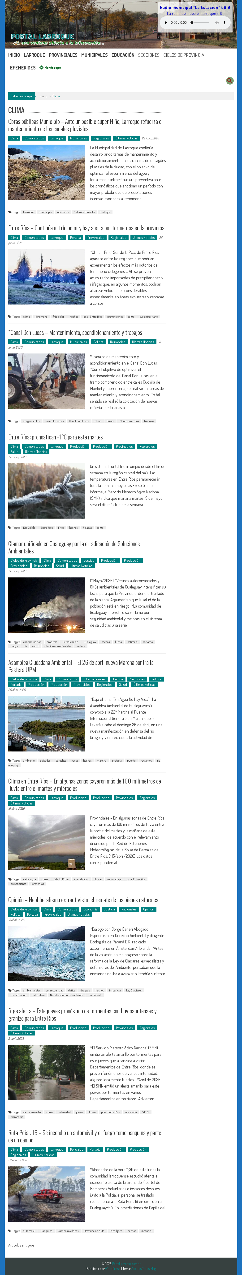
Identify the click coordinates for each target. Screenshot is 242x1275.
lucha (118, 642)
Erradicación (70, 642)
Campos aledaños (68, 1231)
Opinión (148, 909)
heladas (87, 527)
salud (131, 316)
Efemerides (23, 68)
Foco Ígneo (116, 1231)
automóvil (29, 1231)
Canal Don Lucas (79, 421)
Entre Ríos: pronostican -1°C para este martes (55, 436)
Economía (90, 909)
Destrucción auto (94, 1231)
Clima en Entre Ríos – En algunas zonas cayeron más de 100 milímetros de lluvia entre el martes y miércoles (84, 784)
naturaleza (38, 995)
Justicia (89, 560)
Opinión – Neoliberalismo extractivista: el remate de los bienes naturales (83, 899)
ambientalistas (31, 990)
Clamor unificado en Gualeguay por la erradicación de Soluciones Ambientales (74, 547)
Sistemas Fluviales (84, 212)
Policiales (76, 1149)
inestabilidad (81, 879)
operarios (63, 212)
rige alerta (131, 1112)
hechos (74, 316)
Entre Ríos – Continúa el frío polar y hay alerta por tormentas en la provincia (86, 227)
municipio (45, 212)
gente (75, 760)
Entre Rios (47, 527)
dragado (85, 990)
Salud (14, 451)
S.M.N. (145, 1112)
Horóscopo (53, 67)
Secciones (149, 55)
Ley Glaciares (134, 990)
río (25, 646)
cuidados (45, 760)
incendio (146, 1231)
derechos (61, 760)
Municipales (94, 55)
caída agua (29, 879)
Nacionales (137, 679)
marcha (102, 760)
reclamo (148, 642)
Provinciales (63, 55)
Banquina (46, 1231)
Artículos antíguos (21, 1245)
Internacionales (95, 679)
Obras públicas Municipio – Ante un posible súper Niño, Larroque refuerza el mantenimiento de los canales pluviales (85, 125)
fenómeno (41, 316)
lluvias (110, 421)
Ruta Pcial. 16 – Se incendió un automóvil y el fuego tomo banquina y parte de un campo (84, 1136)
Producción (78, 446)
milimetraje (114, 879)
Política (99, 342)
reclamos (146, 760)
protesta (117, 760)
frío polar (58, 316)
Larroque (34, 55)
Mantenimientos (129, 421)
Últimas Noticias (127, 138)
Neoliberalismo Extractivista (66, 995)
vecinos (81, 646)
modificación (18, 995)
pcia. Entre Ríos (92, 316)
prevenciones (115, 316)
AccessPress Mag (143, 1268)
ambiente (29, 760)
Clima (14, 138)
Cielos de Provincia (183, 55)
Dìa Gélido (29, 527)
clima (26, 316)
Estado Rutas (61, 879)
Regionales (101, 138)
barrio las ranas (54, 421)
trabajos (105, 212)
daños (71, 990)
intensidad (65, 1112)
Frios (61, 527)
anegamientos (31, 421)
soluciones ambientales (57, 646)
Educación (123, 55)
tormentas (37, 883)
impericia (115, 990)
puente (131, 760)
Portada (75, 237)
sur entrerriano (149, 316)
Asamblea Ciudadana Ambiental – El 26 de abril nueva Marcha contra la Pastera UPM (81, 666)
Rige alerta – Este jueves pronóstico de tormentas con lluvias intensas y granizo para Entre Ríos (82, 1014)
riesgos (14, 646)
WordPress (113, 1268)
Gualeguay (90, 642)
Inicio (14, 55)
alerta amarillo (32, 1112)
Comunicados (34, 138)
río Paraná (95, 995)
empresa (52, 642)
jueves (79, 1112)
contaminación (32, 642)
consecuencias (54, 990)
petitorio (132, 642)
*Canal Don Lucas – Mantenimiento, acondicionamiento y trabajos (75, 332)
